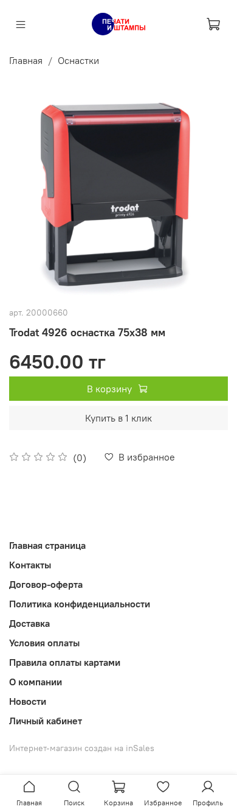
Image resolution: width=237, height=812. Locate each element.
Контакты (30, 565)
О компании (35, 682)
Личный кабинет (45, 721)
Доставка (29, 623)
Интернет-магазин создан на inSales (81, 748)
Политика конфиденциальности (79, 604)
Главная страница (47, 545)
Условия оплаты (44, 643)
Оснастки (78, 60)
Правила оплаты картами (64, 662)
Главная (26, 60)
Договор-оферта (46, 584)
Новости (27, 701)
